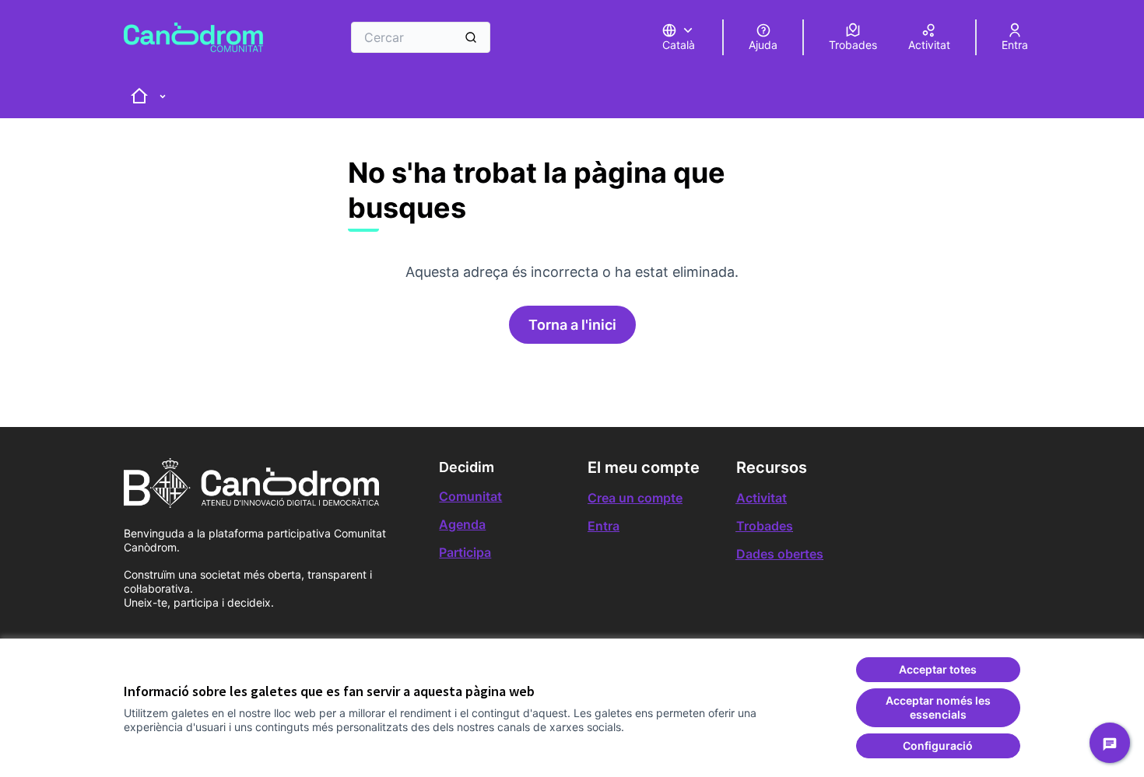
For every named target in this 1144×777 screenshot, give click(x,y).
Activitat (761, 498)
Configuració (938, 745)
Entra (603, 526)
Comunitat (470, 496)
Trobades (764, 526)
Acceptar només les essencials (938, 707)
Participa (465, 552)
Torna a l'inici (572, 325)
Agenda (462, 524)
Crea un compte (635, 498)
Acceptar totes (938, 669)
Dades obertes (779, 554)
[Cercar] (470, 37)
